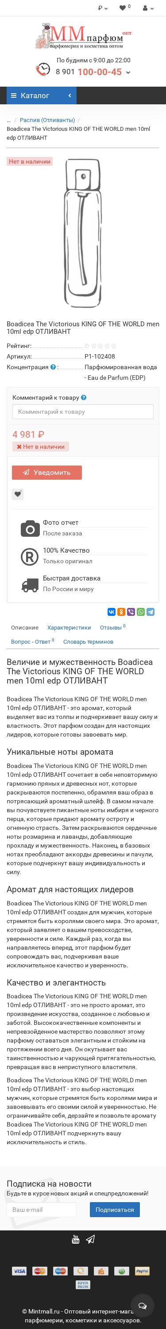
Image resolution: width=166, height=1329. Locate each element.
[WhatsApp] (141, 612)
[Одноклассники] (121, 612)
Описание (25, 627)
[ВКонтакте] (112, 612)
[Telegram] (150, 612)
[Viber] (131, 612)
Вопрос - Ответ (32, 641)
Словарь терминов (88, 641)
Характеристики (69, 627)
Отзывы (113, 627)
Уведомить (52, 472)
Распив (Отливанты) (47, 120)
